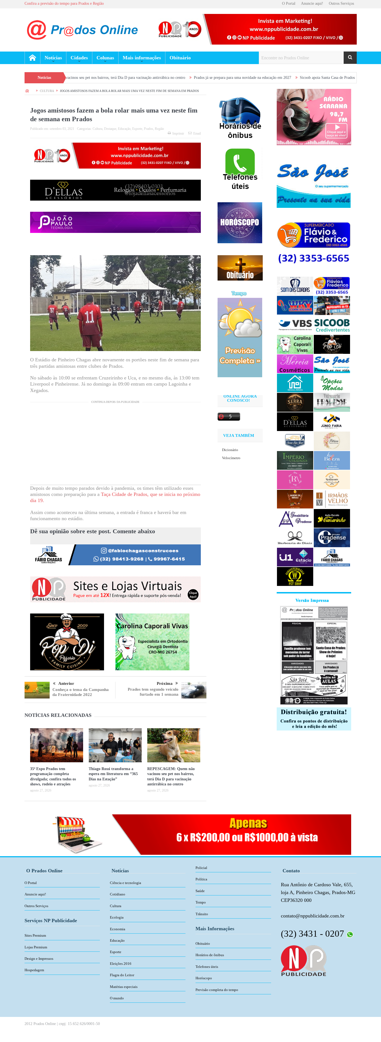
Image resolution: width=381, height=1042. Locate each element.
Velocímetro (231, 458)
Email (197, 133)
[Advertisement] (115, 446)
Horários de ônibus (210, 955)
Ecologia (117, 917)
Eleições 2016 (120, 963)
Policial (201, 868)
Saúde (200, 891)
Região (159, 129)
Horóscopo (204, 978)
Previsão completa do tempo (217, 990)
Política (201, 879)
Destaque (110, 129)
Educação (124, 129)
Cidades (79, 57)
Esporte (137, 129)
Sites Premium (35, 935)
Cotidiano (117, 894)
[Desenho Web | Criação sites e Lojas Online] (303, 960)
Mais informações (142, 57)
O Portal (288, 3)
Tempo (201, 902)
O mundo (117, 998)
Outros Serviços (341, 3)
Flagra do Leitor (122, 975)
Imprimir (178, 133)
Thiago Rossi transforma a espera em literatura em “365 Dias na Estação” (113, 774)
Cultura (97, 129)
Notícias (53, 57)
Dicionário (230, 450)
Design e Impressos (39, 958)
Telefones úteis (207, 967)
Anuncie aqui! (312, 3)
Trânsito (202, 914)
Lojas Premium (36, 947)
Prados (148, 129)
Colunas (105, 57)
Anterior (66, 683)
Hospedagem (34, 970)
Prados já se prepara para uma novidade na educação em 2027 (193, 78)
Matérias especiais (124, 987)
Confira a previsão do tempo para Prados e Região (64, 3)
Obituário (180, 57)
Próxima (165, 683)
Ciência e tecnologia (125, 883)
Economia (117, 929)
